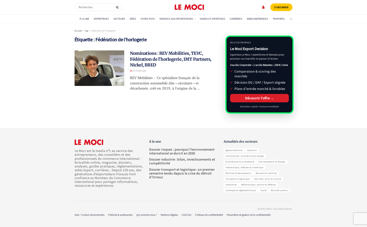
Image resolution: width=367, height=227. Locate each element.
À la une (84, 18)
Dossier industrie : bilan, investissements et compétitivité (182, 161)
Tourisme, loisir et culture (267, 179)
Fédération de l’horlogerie (103, 30)
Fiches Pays (148, 18)
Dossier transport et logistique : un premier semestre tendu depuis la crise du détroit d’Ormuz (182, 173)
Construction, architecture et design (245, 156)
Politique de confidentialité (209, 214)
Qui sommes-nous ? (146, 214)
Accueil (78, 30)
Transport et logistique (238, 179)
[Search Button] (118, 7)
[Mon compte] (263, 7)
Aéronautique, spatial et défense (258, 184)
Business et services (266, 173)
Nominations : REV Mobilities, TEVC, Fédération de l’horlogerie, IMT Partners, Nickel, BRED (170, 59)
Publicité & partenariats (120, 214)
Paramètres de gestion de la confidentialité (248, 214)
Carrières (236, 18)
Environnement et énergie (272, 161)
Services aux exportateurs (176, 18)
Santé (264, 190)
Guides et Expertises (212, 18)
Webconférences (257, 18)
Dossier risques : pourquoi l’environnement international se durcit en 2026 (181, 151)
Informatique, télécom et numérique (244, 167)
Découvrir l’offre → (259, 98)
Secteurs (119, 18)
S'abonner (281, 7)
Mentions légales (169, 214)
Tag (86, 30)
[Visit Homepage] (189, 7)
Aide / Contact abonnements (89, 214)
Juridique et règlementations (241, 190)
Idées (133, 18)
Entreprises (101, 18)
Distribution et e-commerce (240, 161)
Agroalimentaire (234, 150)
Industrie (252, 150)
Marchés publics (279, 190)
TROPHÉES (279, 18)
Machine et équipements (238, 173)
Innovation (231, 184)
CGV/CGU (186, 214)
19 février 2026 (139, 70)
